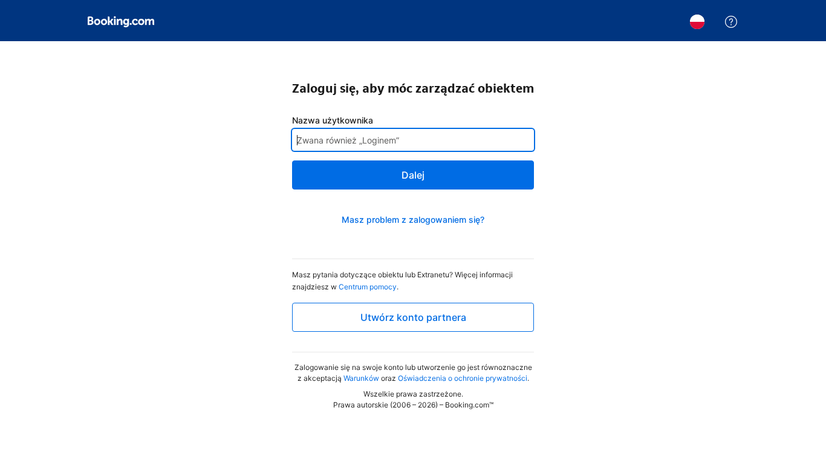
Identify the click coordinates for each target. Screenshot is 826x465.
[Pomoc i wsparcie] (731, 21)
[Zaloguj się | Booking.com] (121, 22)
